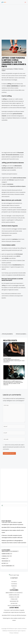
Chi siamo (14, 581)
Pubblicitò (14, 586)
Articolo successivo (21, 334)
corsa (8, 86)
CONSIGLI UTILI (5, 556)
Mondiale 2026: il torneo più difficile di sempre (14, 527)
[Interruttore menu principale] (25, 2)
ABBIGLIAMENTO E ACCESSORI (9, 551)
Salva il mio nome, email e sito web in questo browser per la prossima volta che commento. (14, 447)
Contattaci (14, 583)
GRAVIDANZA (5, 561)
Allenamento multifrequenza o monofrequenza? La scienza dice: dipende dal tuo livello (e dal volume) (13, 382)
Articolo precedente (7, 334)
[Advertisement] (14, 23)
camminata (14, 86)
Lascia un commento (7, 69)
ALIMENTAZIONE (6, 553)
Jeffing (4, 166)
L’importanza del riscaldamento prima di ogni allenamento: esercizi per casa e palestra (13, 360)
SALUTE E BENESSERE (7, 566)
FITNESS (16, 69)
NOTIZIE (3, 563)
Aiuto (14, 588)
